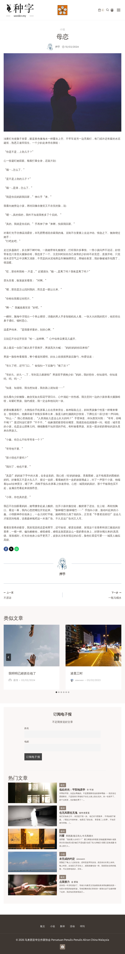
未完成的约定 (67, 858)
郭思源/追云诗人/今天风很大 (79, 835)
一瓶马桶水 (114, 595)
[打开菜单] (118, 10)
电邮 (26, 741)
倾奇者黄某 (84, 812)
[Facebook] (6, 549)
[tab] (56, 692)
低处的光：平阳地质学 (72, 789)
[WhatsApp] (16, 549)
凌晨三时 (76, 673)
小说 (62, 29)
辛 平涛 (90, 789)
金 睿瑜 (74, 881)
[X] (11, 549)
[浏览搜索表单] (107, 10)
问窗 (61, 835)
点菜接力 (64, 881)
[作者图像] (50, 47)
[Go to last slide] (8, 657)
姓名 (26, 728)
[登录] (112, 10)
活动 (72, 926)
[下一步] (116, 657)
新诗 (63, 808)
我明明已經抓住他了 (22, 673)
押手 (57, 47)
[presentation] (31, 646)
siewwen (79, 680)
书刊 (82, 926)
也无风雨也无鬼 (68, 812)
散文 (63, 785)
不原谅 (8, 595)
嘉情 (15, 680)
